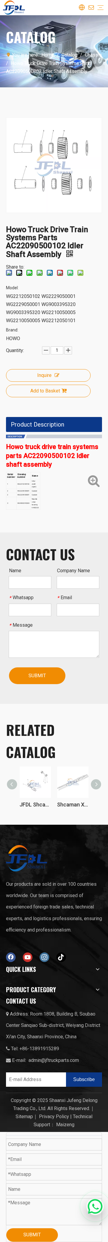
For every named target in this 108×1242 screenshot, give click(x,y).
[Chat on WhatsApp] (95, 1205)
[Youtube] (27, 957)
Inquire (44, 375)
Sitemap (24, 1116)
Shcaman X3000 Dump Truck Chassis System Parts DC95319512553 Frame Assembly (72, 804)
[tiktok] (61, 957)
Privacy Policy (54, 1116)
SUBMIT (37, 675)
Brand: (12, 330)
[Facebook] (11, 957)
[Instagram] (44, 957)
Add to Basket (45, 391)
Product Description (37, 424)
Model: (12, 287)
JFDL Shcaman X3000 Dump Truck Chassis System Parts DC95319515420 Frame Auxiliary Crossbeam (35, 804)
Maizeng (65, 1124)
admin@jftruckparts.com (53, 1060)
